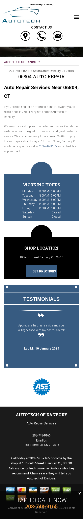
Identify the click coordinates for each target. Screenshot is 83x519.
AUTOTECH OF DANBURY (22, 62)
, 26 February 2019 (45, 353)
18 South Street (39, 70)
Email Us (41, 440)
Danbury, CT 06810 (62, 70)
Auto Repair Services (41, 423)
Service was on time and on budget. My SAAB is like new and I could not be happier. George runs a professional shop (46, 330)
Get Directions (44, 271)
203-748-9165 (18, 70)
